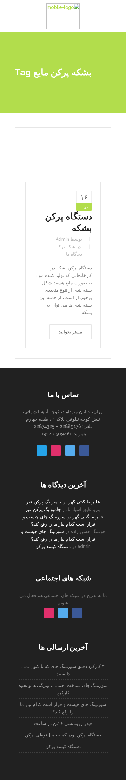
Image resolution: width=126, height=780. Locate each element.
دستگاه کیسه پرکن (53, 546)
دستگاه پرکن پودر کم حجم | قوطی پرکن (63, 734)
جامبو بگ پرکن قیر (44, 501)
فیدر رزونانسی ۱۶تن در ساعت (63, 723)
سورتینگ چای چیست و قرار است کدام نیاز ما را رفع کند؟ (63, 708)
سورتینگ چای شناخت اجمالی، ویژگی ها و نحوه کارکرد (63, 689)
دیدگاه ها (74, 254)
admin (62, 239)
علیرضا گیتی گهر (84, 501)
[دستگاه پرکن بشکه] (63, 159)
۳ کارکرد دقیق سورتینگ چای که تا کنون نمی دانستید (63, 670)
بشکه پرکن (66, 246)
